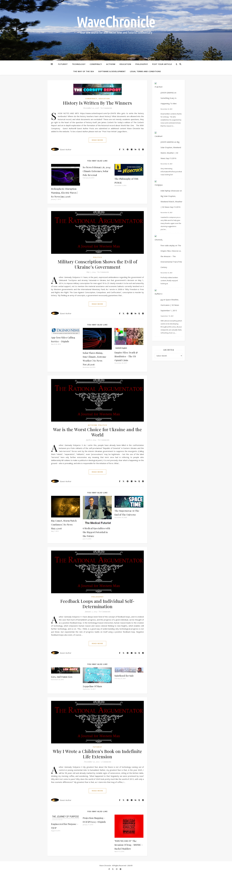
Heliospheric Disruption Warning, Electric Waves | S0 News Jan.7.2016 (64, 192)
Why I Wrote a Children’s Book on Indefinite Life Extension (97, 753)
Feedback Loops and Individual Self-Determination (97, 603)
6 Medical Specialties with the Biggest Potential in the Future (96, 532)
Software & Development (112, 71)
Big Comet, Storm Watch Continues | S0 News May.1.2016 (64, 524)
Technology (78, 64)
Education (125, 64)
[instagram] (117, 869)
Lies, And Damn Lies (61, 676)
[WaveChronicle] (116, 30)
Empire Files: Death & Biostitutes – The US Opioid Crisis (126, 356)
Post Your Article (162, 64)
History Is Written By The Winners (97, 103)
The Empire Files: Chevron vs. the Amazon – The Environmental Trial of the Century (171, 256)
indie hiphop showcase (170, 190)
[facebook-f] (109, 869)
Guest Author (65, 149)
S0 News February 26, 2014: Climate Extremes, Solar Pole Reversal (97, 171)
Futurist (63, 64)
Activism (110, 64)
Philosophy (141, 64)
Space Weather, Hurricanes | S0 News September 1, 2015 (170, 305)
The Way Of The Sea (83, 71)
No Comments (106, 108)
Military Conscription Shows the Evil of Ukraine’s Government (97, 264)
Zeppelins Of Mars (92, 686)
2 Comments (106, 761)
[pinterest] (120, 869)
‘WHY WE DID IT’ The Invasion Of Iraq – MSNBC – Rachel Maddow (129, 845)
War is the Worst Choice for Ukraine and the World (97, 432)
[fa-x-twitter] (113, 869)
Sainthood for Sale (124, 675)
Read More (97, 140)
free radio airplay (168, 245)
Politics (97, 257)
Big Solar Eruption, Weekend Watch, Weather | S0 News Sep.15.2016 (171, 201)
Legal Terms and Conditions (145, 71)
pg (162, 299)
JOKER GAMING (167, 92)
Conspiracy (96, 64)
